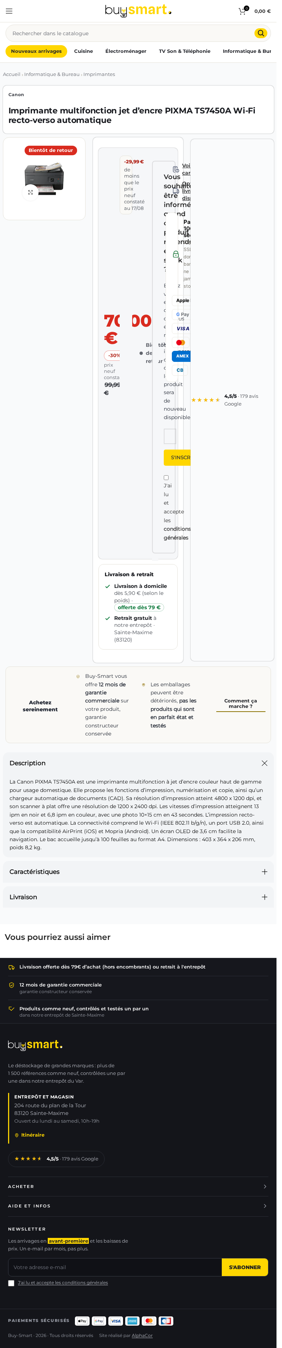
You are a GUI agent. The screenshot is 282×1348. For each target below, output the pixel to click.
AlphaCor (142, 1335)
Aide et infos (29, 1206)
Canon (16, 94)
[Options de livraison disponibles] (176, 191)
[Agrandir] (30, 192)
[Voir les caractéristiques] (176, 169)
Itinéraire (32, 1135)
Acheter (21, 1186)
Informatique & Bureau (52, 74)
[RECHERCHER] (260, 33)
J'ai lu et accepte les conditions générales (63, 1282)
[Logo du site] (138, 10)
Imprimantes (99, 74)
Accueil (12, 74)
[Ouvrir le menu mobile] (9, 11)
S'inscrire (184, 457)
